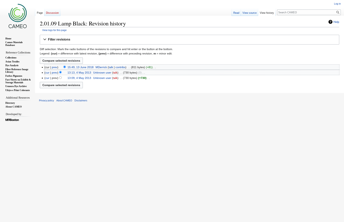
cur (47, 72)
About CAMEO (64, 100)
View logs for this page (54, 30)
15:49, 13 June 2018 (80, 67)
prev (54, 67)
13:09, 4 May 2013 (79, 77)
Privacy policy (46, 100)
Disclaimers (80, 100)
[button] (189, 40)
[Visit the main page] (17, 16)
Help (336, 21)
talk (111, 67)
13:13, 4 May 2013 (79, 72)
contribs (120, 67)
